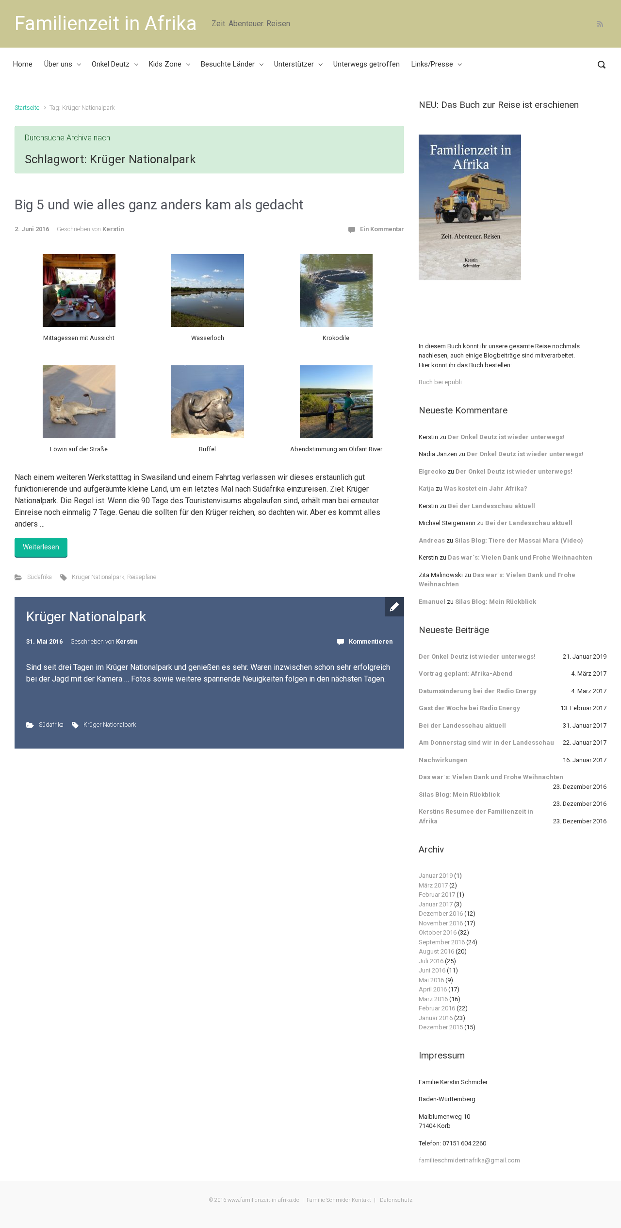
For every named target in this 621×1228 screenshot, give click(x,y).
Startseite (27, 107)
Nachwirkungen (443, 760)
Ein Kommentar (382, 229)
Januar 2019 (436, 875)
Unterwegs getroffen (366, 64)
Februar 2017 (437, 894)
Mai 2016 (431, 980)
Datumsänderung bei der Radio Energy (478, 691)
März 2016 (433, 999)
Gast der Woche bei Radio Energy (469, 708)
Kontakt (361, 1200)
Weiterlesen (41, 547)
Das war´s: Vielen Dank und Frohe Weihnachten (520, 557)
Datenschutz (395, 1200)
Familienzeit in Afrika (106, 23)
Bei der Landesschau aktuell (491, 506)
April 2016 (433, 989)
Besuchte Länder (228, 64)
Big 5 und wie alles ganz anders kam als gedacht (159, 205)
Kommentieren (370, 641)
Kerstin (113, 229)
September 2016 (442, 942)
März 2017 (433, 885)
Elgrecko (432, 471)
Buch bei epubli (440, 382)
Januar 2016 (436, 1018)
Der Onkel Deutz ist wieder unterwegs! (506, 437)
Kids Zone (165, 64)
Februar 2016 (437, 1008)
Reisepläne (141, 576)
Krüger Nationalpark (98, 576)
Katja (426, 488)
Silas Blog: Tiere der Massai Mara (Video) (519, 540)
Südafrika (39, 576)
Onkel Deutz (111, 64)
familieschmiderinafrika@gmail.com (469, 1160)
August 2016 (436, 951)
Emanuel (432, 601)
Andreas (432, 540)
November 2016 (441, 923)
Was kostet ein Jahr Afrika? (485, 488)
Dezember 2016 (441, 913)
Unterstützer (294, 64)
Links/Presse (432, 64)
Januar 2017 (436, 904)
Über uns (58, 64)
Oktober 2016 (438, 932)
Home (23, 64)
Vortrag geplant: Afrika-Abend (465, 673)
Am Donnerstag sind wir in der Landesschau (486, 742)
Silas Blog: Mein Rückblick (495, 601)
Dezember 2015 (441, 1027)
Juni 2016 (432, 970)
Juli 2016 (431, 961)
